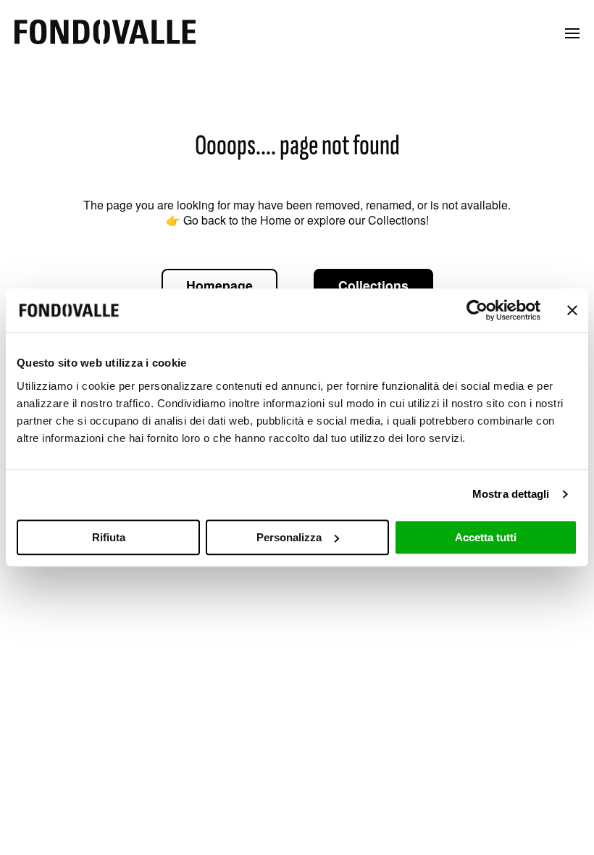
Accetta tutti (485, 537)
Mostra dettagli (511, 494)
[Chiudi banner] (572, 310)
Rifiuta (108, 537)
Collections (373, 285)
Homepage (219, 285)
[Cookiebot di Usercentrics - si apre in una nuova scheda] (477, 310)
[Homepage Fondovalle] (105, 33)
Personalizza (289, 537)
